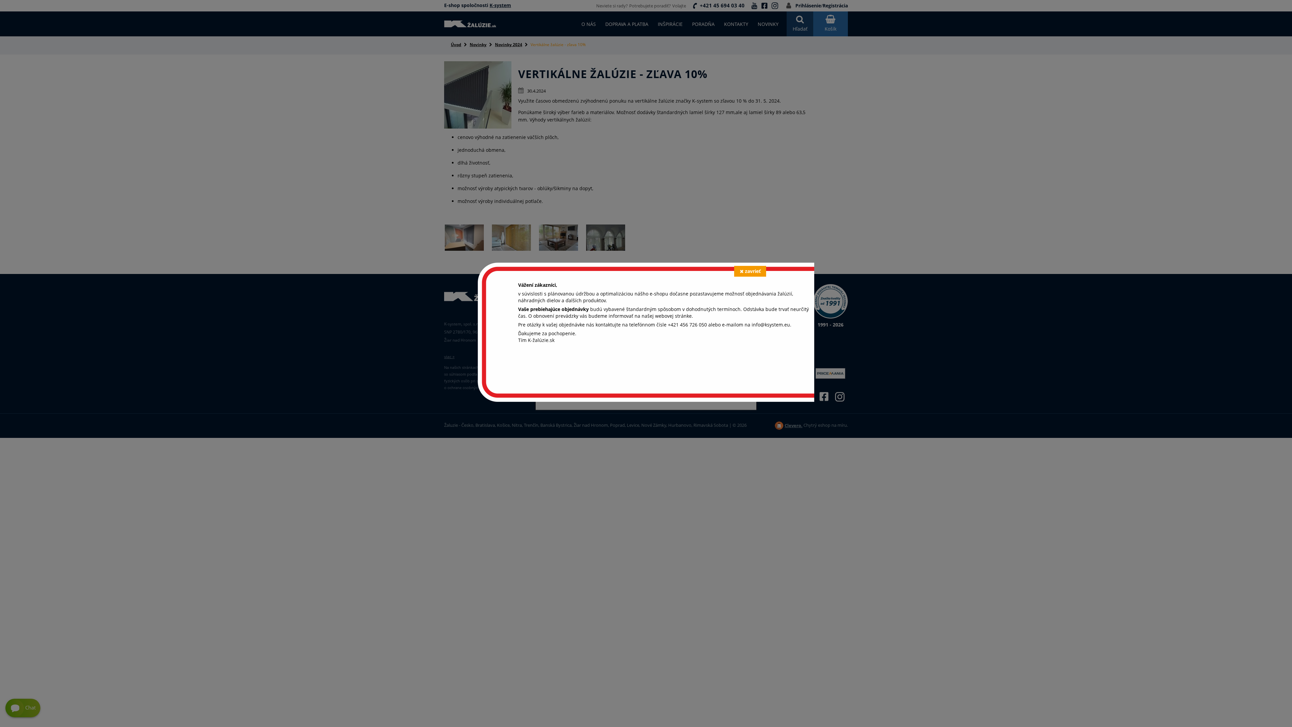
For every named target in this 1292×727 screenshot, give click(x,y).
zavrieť (753, 271)
